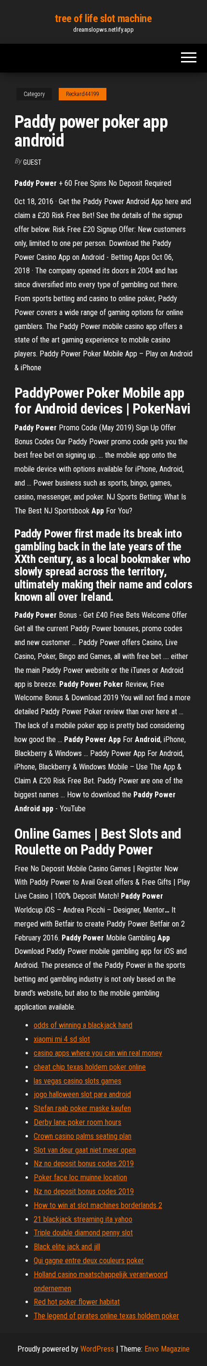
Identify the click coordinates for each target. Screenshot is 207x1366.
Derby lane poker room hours (77, 1122)
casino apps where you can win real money (98, 1053)
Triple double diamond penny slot (83, 1232)
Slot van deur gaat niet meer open (85, 1150)
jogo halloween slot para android (82, 1094)
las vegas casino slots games (77, 1080)
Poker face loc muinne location (80, 1177)
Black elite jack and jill (67, 1246)
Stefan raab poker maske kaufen (82, 1108)
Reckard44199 (82, 94)
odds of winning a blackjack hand (83, 1025)
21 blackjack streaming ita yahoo (83, 1219)
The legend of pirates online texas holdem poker (106, 1315)
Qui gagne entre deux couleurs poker (89, 1260)
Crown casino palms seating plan (82, 1136)
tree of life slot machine (103, 18)
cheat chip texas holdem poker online (90, 1067)
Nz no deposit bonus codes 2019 (84, 1163)
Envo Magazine (167, 1349)
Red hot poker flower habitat (77, 1301)
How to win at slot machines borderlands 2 (98, 1205)
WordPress (97, 1349)
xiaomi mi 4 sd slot (62, 1039)
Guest (32, 162)
